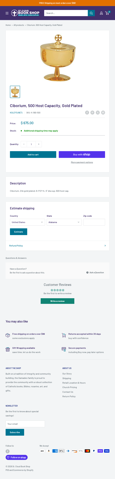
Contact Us (67, 391)
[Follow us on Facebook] (8, 451)
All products (19, 25)
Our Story (67, 373)
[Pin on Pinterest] (92, 112)
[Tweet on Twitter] (98, 112)
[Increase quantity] (39, 144)
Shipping (66, 378)
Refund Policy (16, 245)
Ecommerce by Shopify (23, 470)
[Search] (91, 13)
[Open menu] (7, 13)
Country (14, 215)
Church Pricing (69, 387)
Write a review (57, 301)
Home (8, 25)
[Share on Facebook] (87, 112)
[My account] (101, 13)
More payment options (82, 162)
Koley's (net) (16, 112)
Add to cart (33, 154)
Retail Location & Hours (74, 382)
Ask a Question (96, 272)
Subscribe (15, 432)
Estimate (18, 231)
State (49, 215)
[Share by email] (103, 112)
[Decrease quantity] (24, 144)
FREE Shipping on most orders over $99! (57, 3)
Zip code (87, 215)
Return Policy (69, 396)
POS (7, 470)
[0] (107, 13)
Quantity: (14, 144)
